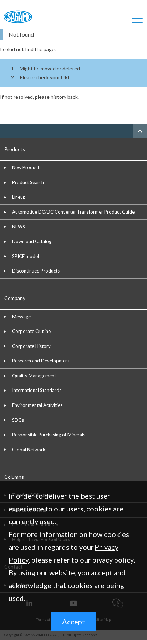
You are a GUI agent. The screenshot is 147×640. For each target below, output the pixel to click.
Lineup (19, 197)
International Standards (36, 390)
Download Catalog (31, 241)
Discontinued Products (36, 271)
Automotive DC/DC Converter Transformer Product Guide (73, 212)
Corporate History (31, 346)
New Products (26, 167)
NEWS (18, 227)
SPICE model (25, 256)
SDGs (18, 420)
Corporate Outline (31, 331)
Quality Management (34, 375)
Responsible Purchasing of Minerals (48, 434)
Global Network (28, 449)
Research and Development (41, 361)
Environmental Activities (37, 405)
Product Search (28, 182)
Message (21, 316)
